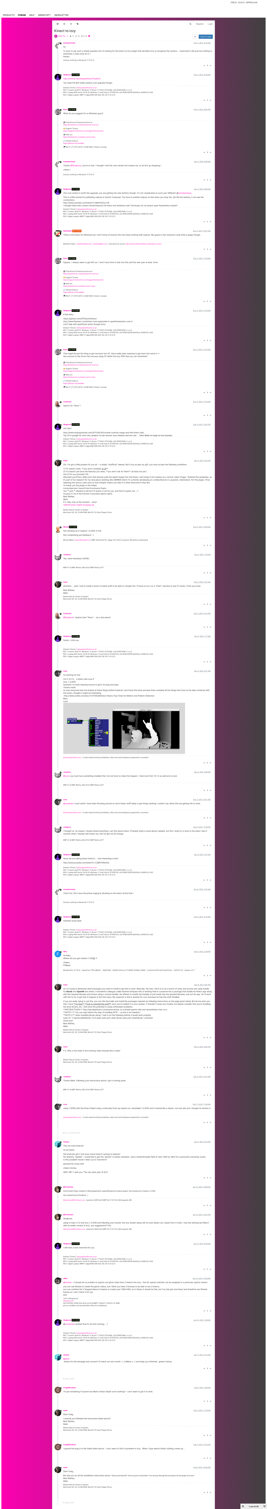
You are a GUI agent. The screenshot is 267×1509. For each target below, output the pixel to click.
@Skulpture (76, 165)
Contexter (67, 402)
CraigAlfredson (69, 1388)
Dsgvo (241, 2)
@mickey (67, 1282)
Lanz (65, 671)
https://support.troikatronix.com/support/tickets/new (83, 131)
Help (31, 15)
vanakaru (67, 554)
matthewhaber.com (84, 244)
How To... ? (63, 36)
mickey (66, 1142)
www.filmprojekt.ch (82, 540)
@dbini (66, 1359)
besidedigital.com (100, 244)
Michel (66, 527)
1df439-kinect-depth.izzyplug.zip (78, 505)
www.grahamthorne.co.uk (87, 88)
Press (234, 2)
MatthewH (67, 231)
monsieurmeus (69, 43)
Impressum (251, 2)
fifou (65, 952)
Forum (22, 15)
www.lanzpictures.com (72, 757)
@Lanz (66, 776)
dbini (65, 1278)
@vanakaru (68, 803)
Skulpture (67, 75)
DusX (65, 109)
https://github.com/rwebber (73, 143)
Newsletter (61, 15)
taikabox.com (68, 1301)
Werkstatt (44, 15)
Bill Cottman (68, 1187)
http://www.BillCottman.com (74, 1200)
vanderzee (70, 1324)
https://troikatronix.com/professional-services (80, 125)
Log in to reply (205, 37)
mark (65, 461)
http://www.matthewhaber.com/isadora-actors (143, 244)
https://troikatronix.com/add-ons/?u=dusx (79, 137)
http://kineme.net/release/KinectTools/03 (82, 78)
